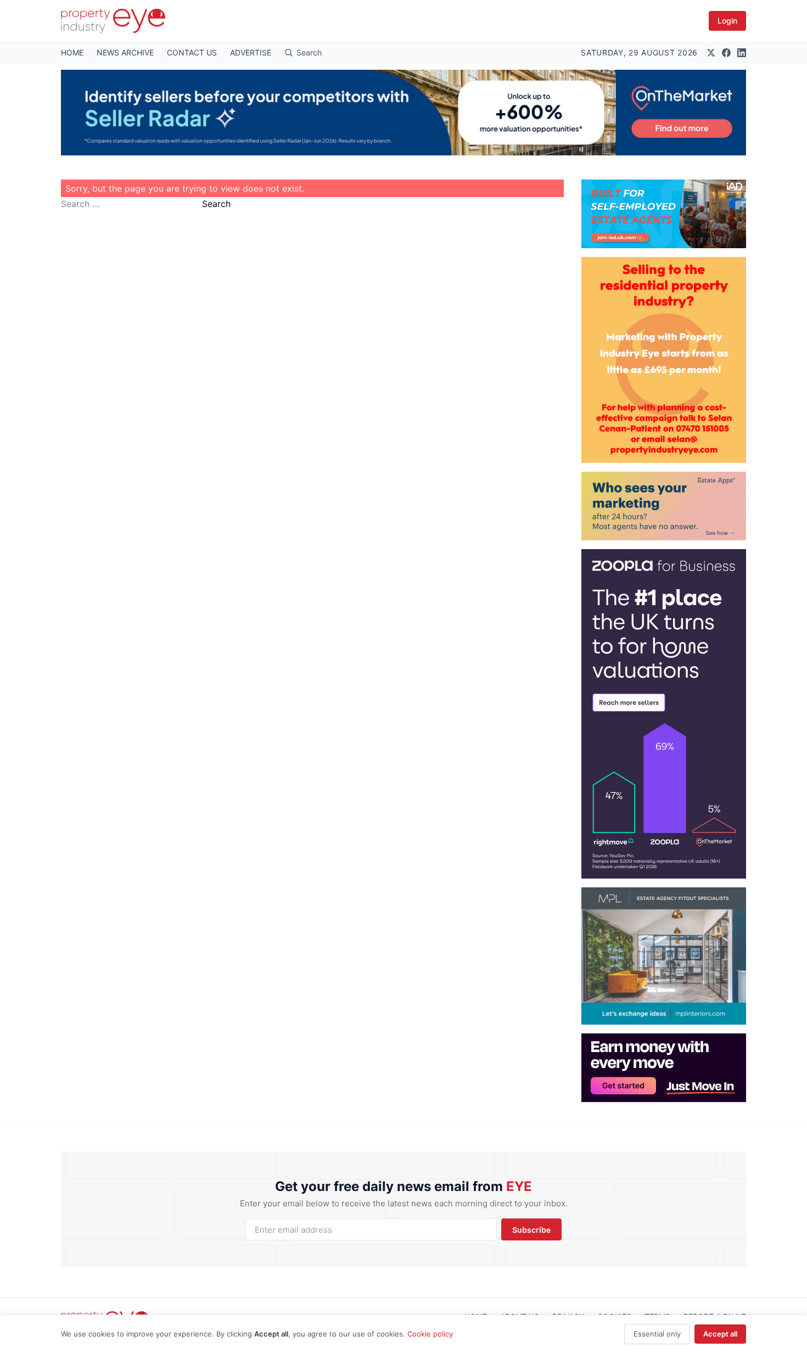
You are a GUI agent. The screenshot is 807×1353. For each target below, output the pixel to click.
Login (727, 20)
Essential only (657, 1333)
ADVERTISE (250, 52)
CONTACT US (192, 52)
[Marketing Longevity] (663, 506)
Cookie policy (430, 1333)
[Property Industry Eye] (113, 21)
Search (216, 203)
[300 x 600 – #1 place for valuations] (663, 714)
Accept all (720, 1333)
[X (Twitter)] (711, 52)
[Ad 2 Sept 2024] (663, 360)
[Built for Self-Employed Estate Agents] (663, 214)
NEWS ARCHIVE (125, 52)
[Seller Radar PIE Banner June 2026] (403, 112)
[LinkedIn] (741, 52)
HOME (72, 52)
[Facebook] (726, 52)
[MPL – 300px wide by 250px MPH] (663, 956)
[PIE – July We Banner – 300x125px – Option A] (663, 1067)
